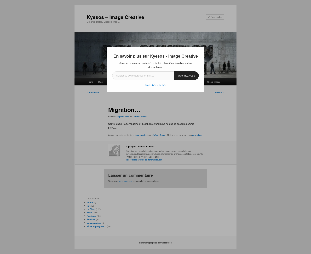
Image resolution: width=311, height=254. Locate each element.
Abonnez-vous (186, 75)
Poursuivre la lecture (155, 85)
